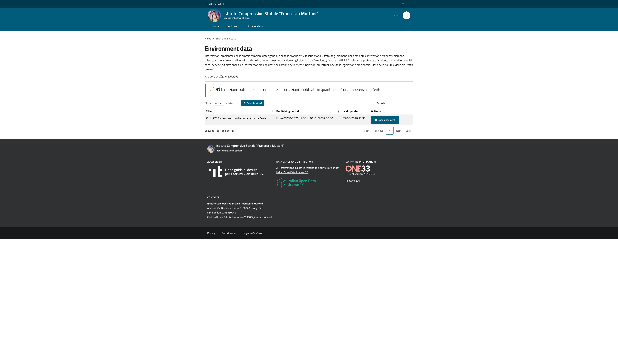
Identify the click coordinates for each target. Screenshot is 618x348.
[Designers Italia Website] (239, 171)
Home (208, 38)
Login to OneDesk (252, 233)
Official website (217, 4)
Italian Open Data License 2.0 (292, 172)
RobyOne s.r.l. (353, 181)
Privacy (211, 233)
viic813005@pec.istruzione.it (256, 217)
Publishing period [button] (287, 111)
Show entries (219, 103)
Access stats (255, 26)
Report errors (229, 233)
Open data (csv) (254, 103)
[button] (404, 4)
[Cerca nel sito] (406, 15)
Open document (386, 120)
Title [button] (209, 111)
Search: (381, 103)
